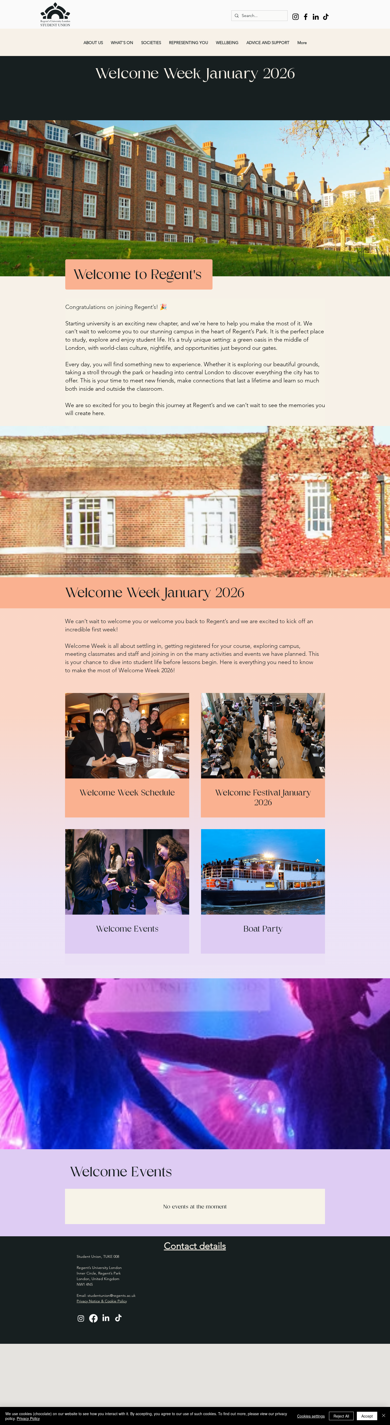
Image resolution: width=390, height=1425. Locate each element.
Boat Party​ (263, 929)
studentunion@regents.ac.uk (112, 1295)
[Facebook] (305, 16)
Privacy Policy (28, 1418)
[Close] (383, 1416)
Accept (367, 1416)
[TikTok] (326, 16)
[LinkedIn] (315, 16)
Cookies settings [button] (311, 1416)
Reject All (341, 1416)
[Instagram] (295, 16)
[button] (93, 43)
